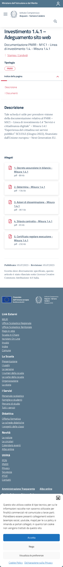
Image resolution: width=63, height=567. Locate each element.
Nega (31, 546)
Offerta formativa (11, 419)
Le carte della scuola (13, 377)
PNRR (10, 68)
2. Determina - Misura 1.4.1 (29, 187)
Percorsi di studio (11, 404)
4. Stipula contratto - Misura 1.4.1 (33, 221)
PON (4, 460)
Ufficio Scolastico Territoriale (17, 327)
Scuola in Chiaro (10, 335)
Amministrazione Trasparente (18, 489)
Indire (5, 346)
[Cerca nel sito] (55, 22)
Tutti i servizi (8, 407)
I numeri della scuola (13, 373)
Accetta (32, 537)
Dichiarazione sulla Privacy (38, 563)
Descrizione (11, 87)
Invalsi (5, 342)
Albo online (8, 449)
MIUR (5, 319)
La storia (6, 385)
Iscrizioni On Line (11, 339)
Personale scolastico (13, 396)
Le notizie (7, 437)
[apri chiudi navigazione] (5, 14)
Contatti (6, 480)
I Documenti (11, 93)
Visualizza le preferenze (31, 555)
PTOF (5, 476)
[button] (58, 497)
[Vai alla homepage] (14, 14)
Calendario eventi (11, 445)
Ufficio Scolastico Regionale (16, 323)
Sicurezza (7, 472)
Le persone (8, 369)
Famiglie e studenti (12, 400)
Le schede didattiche (13, 422)
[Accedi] (58, 4)
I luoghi (6, 365)
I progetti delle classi (13, 426)
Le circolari (7, 441)
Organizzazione (10, 381)
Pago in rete (8, 331)
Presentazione (9, 361)
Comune (6, 350)
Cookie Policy (16, 563)
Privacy (6, 468)
